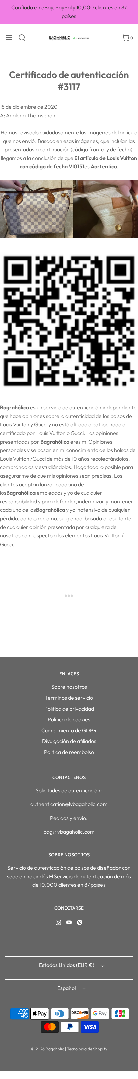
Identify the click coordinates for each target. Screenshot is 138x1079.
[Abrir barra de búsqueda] (24, 38)
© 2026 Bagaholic (47, 1048)
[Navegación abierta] (9, 38)
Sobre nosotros (69, 686)
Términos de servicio (69, 697)
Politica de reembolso (69, 752)
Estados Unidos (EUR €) (67, 965)
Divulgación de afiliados (69, 741)
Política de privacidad (69, 708)
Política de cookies (69, 719)
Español (67, 988)
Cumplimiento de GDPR (69, 730)
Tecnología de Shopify (87, 1048)
